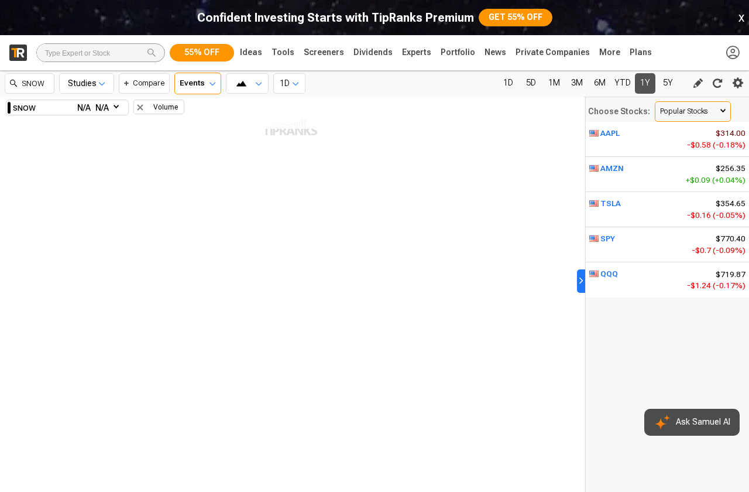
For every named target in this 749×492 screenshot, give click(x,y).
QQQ (609, 273)
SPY (607, 238)
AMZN (612, 168)
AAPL (610, 133)
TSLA (610, 203)
